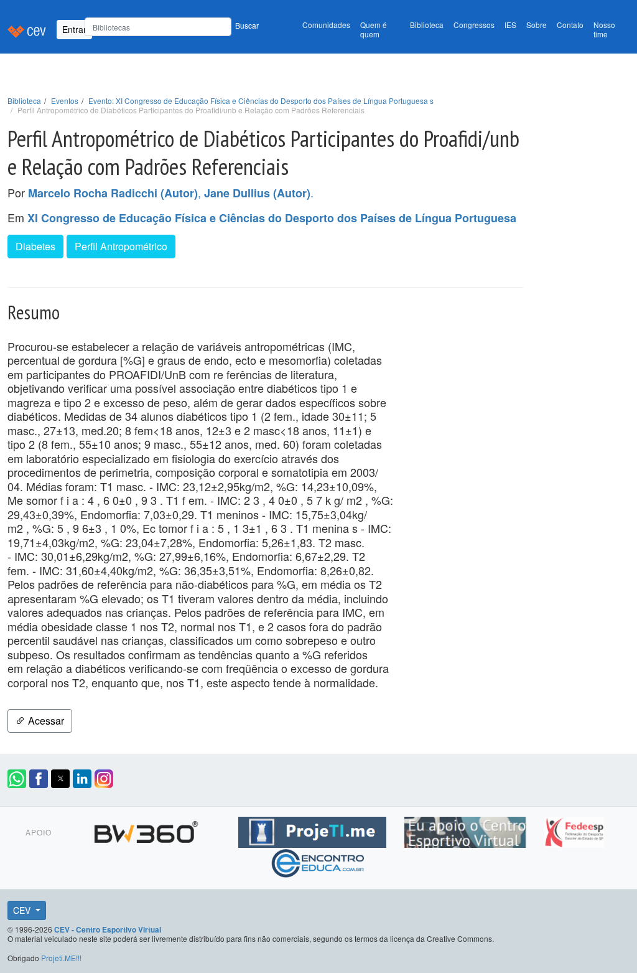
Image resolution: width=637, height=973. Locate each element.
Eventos (64, 100)
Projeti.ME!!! (61, 957)
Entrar (74, 29)
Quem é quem (373, 29)
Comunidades (326, 24)
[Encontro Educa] (318, 861)
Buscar (247, 25)
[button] (16, 778)
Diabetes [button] (35, 246)
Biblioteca (427, 24)
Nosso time (604, 29)
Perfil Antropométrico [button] (121, 246)
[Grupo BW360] (148, 830)
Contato (570, 24)
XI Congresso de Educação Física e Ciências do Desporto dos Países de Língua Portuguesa (271, 218)
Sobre (536, 24)
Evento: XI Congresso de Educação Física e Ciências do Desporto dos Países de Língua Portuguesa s (261, 100)
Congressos (474, 24)
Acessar (45, 720)
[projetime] (314, 830)
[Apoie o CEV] (467, 830)
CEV (23, 910)
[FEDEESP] (574, 830)
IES (510, 24)
